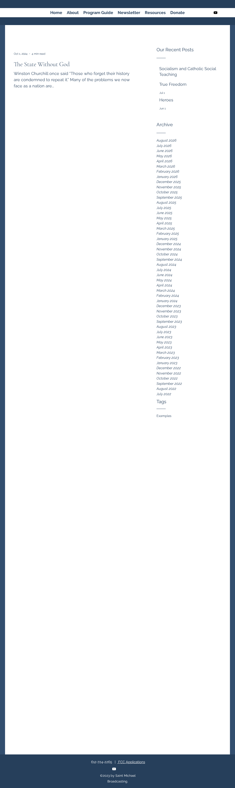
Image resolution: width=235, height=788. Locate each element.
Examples (164, 416)
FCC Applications (131, 762)
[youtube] (215, 12)
